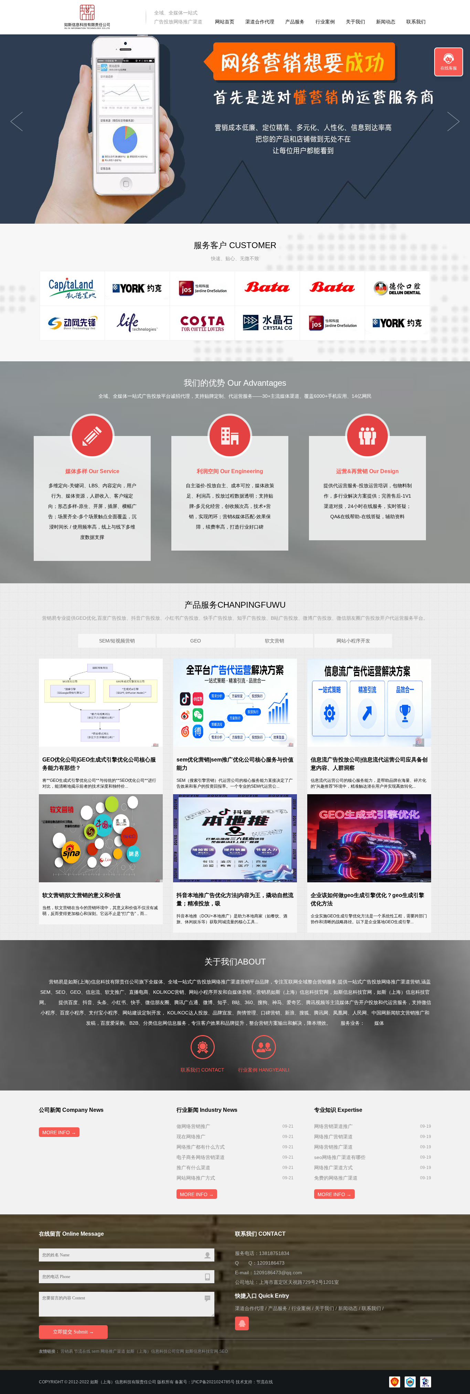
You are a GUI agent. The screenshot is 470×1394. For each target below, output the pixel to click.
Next (16, 121)
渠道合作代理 (259, 21)
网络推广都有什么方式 (201, 1147)
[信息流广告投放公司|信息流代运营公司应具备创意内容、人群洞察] (369, 703)
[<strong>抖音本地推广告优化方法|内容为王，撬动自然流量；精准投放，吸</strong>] (235, 838)
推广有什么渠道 (193, 1167)
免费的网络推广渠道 (335, 1178)
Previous (453, 121)
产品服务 (295, 21)
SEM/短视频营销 (117, 640)
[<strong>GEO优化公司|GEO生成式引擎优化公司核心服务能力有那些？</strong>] (101, 703)
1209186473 (271, 1263)
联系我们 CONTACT (202, 1070)
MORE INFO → (59, 1132)
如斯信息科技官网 (201, 1351)
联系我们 (416, 21)
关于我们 (355, 21)
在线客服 (448, 68)
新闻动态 (385, 21)
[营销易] (88, 17)
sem (95, 1351)
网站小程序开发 (353, 640)
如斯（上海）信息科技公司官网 (155, 1351)
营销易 (67, 1351)
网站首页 (224, 21)
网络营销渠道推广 (333, 1126)
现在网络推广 (191, 1136)
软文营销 (274, 640)
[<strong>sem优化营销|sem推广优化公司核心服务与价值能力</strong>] (235, 703)
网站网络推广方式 (196, 1178)
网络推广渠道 (112, 1351)
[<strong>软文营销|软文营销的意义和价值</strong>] (101, 838)
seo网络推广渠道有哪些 (339, 1157)
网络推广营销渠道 (333, 1136)
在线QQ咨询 (242, 1323)
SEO (223, 1351)
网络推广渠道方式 (333, 1167)
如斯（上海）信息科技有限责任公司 (123, 1382)
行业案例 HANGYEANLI (263, 1070)
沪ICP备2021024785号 (213, 1382)
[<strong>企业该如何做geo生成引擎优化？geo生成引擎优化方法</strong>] (369, 838)
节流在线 (82, 1351)
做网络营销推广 (193, 1126)
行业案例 (325, 21)
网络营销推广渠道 (333, 1147)
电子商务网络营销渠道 (201, 1157)
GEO (195, 640)
